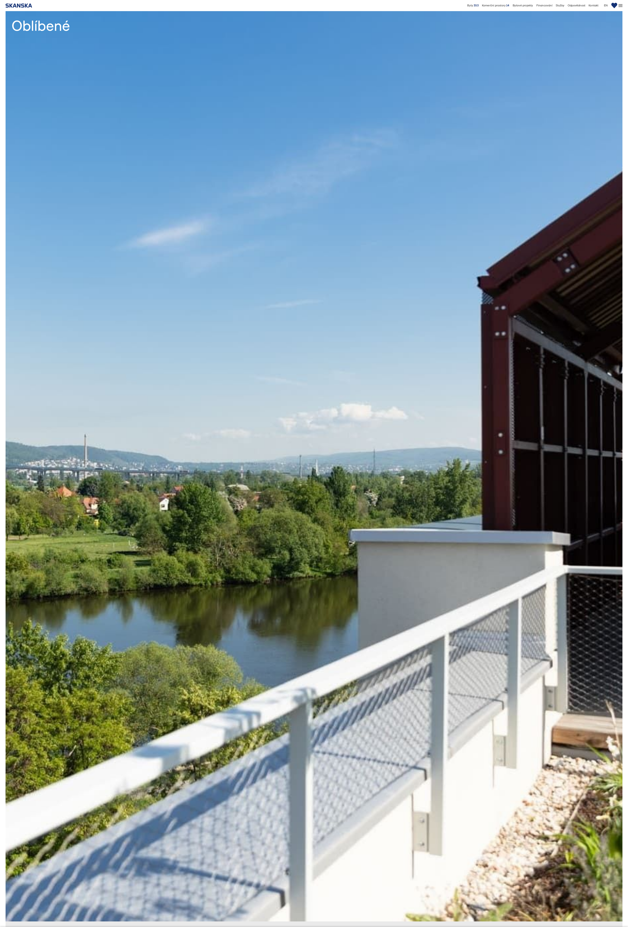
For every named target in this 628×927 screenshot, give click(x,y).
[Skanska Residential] (20, 6)
